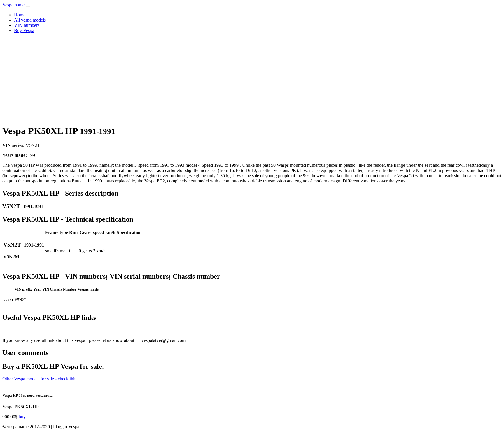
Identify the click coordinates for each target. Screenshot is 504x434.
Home (19, 14)
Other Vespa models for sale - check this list (42, 378)
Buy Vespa (24, 30)
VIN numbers (26, 25)
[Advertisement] (252, 79)
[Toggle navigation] (28, 6)
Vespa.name (13, 4)
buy (22, 416)
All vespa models (30, 19)
